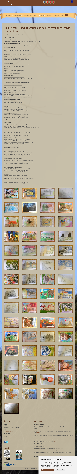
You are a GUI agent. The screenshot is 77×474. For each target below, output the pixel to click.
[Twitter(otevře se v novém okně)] (7, 442)
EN (49, 1)
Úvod (6, 15)
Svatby (31, 15)
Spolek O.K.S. (36, 15)
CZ (43, 1)
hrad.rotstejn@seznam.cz (8, 431)
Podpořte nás (56, 15)
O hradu (9, 15)
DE (52, 1)
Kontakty (61, 15)
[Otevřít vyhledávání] (66, 15)
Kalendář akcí (26, 15)
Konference (49, 15)
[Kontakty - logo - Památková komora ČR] (7, 453)
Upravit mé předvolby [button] (59, 469)
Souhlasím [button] (44, 469)
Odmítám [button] (51, 469)
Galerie (42, 15)
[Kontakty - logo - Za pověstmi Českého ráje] (7, 458)
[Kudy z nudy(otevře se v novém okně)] (17, 464)
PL (46, 1)
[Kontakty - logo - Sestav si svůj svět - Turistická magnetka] (19, 451)
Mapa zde (38, 432)
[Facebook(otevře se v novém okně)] (5, 442)
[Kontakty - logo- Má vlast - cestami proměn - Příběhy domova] (19, 457)
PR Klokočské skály (17, 15)
